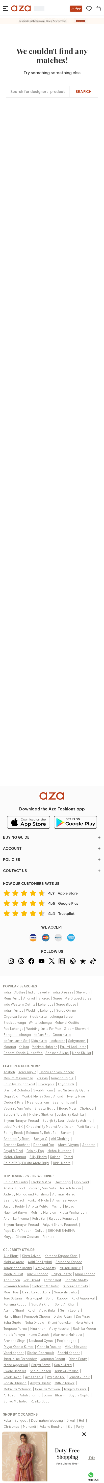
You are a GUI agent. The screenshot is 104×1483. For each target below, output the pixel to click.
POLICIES (11, 859)
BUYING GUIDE (16, 837)
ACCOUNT (12, 848)
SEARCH (83, 91)
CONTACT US (15, 870)
